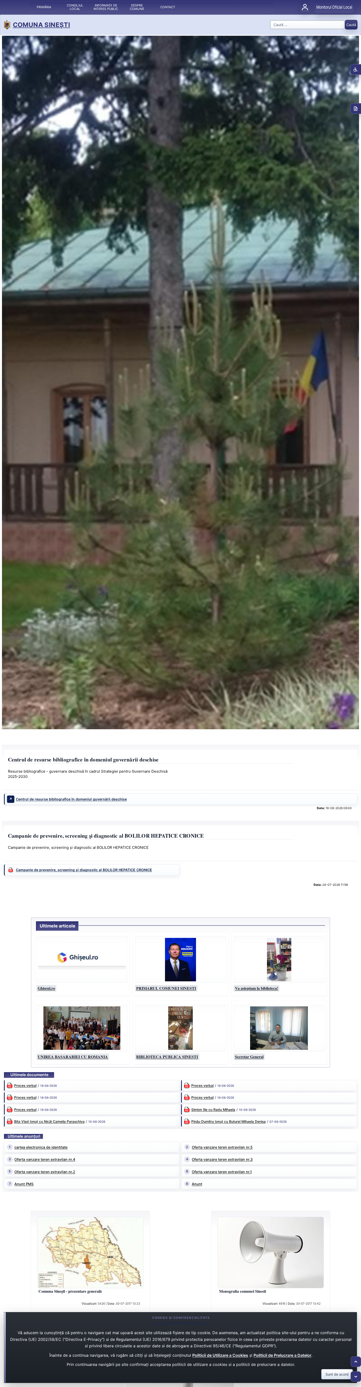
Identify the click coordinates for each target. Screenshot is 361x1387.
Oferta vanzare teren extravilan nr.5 (222, 1147)
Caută (351, 25)
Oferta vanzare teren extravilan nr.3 (222, 1159)
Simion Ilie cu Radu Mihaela (213, 1110)
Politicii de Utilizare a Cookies (220, 1355)
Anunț (197, 1184)
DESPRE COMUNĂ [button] (137, 7)
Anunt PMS (23, 1184)
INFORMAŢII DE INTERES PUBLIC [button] (106, 7)
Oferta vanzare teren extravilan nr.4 (44, 1159)
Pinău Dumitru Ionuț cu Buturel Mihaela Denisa (228, 1121)
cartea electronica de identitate (40, 1147)
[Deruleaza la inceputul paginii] (356, 1361)
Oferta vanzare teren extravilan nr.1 (222, 1172)
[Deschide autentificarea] (305, 7)
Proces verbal (25, 1086)
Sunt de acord (337, 1374)
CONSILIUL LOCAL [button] (75, 7)
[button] (82, 959)
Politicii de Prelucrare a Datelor (282, 1355)
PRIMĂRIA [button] (44, 7)
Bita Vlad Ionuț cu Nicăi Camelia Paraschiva (49, 1121)
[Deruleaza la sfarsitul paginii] (356, 1376)
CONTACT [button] (167, 7)
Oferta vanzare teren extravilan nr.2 (44, 1172)
